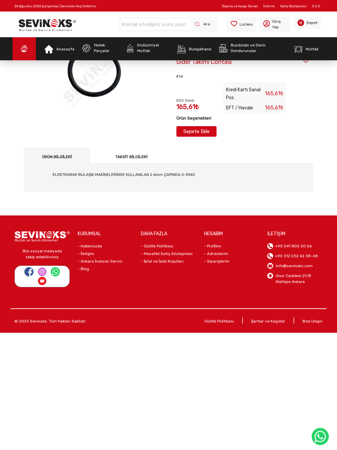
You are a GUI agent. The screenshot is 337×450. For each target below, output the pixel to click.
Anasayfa (65, 49)
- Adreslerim (216, 253)
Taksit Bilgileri (131, 157)
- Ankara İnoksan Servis (100, 261)
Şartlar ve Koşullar (268, 321)
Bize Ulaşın (312, 321)
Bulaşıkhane (200, 49)
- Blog (83, 269)
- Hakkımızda (90, 246)
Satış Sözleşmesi (293, 6)
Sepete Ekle (196, 131)
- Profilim (212, 246)
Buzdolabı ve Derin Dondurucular (248, 48)
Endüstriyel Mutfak (148, 48)
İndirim (269, 6)
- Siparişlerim (216, 261)
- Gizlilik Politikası (157, 246)
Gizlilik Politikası (219, 321)
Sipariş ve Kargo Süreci (240, 6)
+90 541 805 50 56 (292, 246)
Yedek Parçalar (102, 48)
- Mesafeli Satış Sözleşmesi (167, 253)
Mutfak (312, 49)
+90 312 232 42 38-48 (295, 256)
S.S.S (316, 6)
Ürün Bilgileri (57, 157)
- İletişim (86, 253)
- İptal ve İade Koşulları (162, 261)
